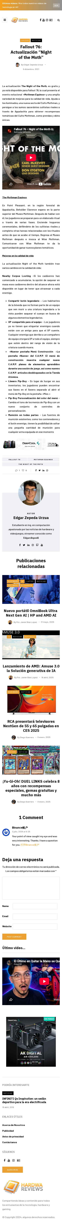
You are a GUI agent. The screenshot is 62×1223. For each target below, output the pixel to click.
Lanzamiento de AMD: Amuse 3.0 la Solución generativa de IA (31, 668)
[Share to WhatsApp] (47, 470)
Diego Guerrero (27, 737)
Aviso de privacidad (13, 1136)
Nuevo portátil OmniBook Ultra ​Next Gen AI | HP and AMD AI (31, 613)
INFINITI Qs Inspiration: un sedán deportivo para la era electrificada (24, 1100)
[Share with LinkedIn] (43, 470)
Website (7, 926)
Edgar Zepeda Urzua (33, 64)
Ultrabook (26, 585)
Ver (56, 5)
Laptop (30, 581)
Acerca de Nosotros (13, 1124)
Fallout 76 (14, 459)
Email (5, 916)
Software (13, 585)
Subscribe (12, 1170)
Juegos (25, 40)
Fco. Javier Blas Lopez (26, 622)
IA (22, 581)
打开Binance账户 (30, 844)
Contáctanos (9, 1142)
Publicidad (8, 1130)
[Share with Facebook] (36, 470)
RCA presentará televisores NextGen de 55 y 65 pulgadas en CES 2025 (31, 726)
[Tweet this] (40, 470)
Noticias (36, 40)
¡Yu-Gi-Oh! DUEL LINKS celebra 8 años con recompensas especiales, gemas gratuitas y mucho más (31, 788)
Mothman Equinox (43, 459)
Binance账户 (20, 827)
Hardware (13, 581)
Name (5, 906)
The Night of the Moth (31, 464)
